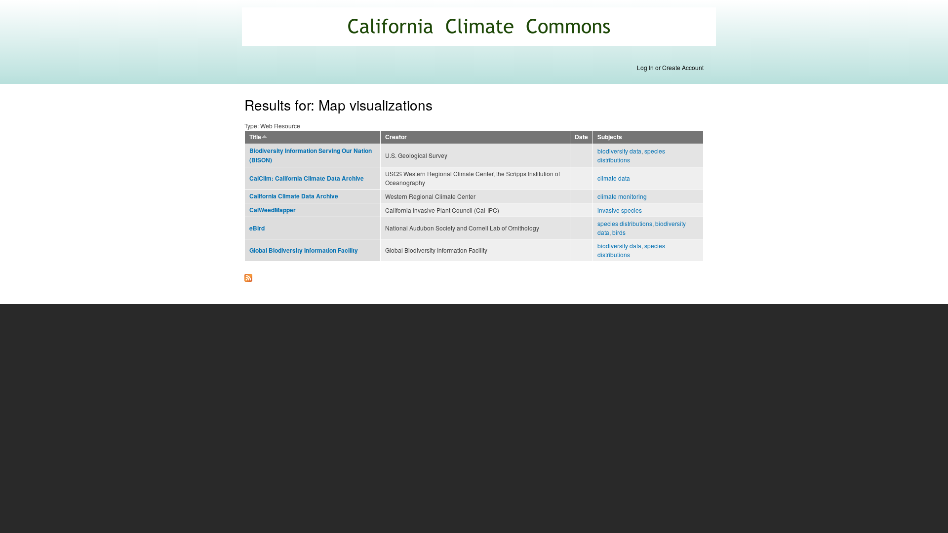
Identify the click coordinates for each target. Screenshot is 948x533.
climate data (613, 178)
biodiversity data (619, 151)
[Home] (480, 28)
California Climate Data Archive (293, 196)
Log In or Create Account (670, 67)
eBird (257, 228)
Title (255, 137)
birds (619, 232)
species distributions (624, 223)
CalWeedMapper (272, 210)
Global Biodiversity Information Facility (303, 250)
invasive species (619, 210)
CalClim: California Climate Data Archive (306, 178)
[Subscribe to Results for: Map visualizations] (248, 275)
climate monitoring (622, 196)
